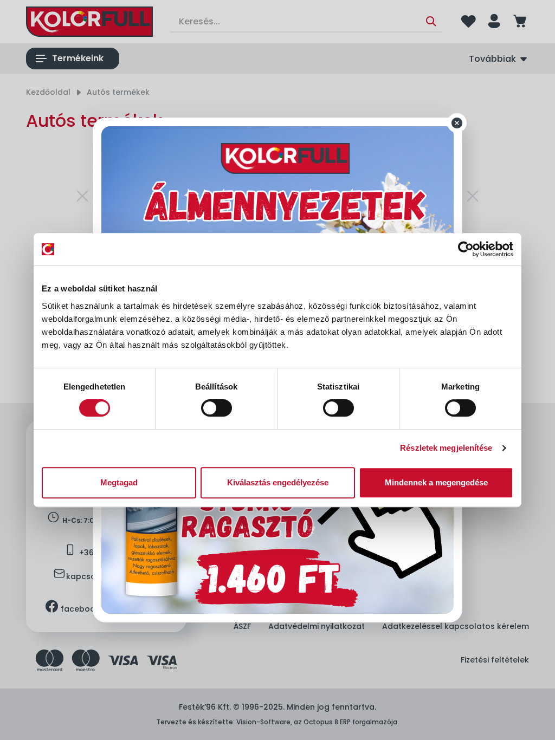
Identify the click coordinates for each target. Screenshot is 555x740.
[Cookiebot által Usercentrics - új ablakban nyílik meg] (465, 249)
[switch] (216, 408)
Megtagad (119, 482)
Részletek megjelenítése (446, 447)
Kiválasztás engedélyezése (277, 482)
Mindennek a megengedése (436, 482)
